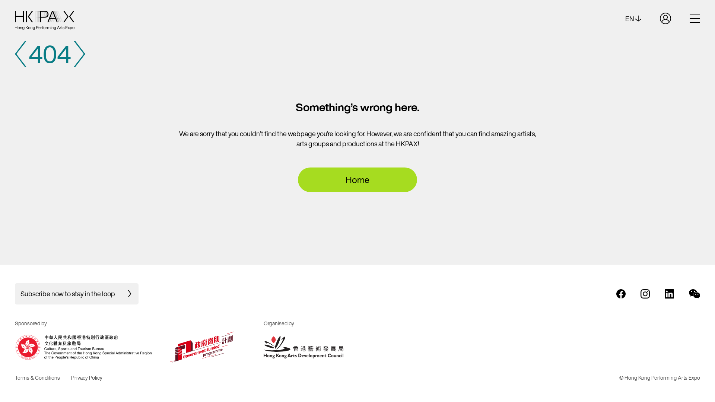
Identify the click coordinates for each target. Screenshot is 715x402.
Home (357, 179)
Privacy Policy (86, 378)
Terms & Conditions (37, 378)
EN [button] (630, 18)
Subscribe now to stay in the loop (67, 294)
